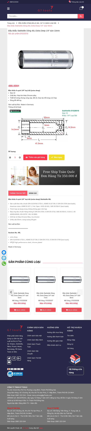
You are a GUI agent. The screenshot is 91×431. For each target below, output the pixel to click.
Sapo (41, 428)
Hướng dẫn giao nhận (55, 341)
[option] (19, 291)
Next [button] (80, 292)
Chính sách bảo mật (34, 336)
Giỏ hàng (70, 348)
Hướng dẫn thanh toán (55, 337)
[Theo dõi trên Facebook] (14, 358)
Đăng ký (70, 344)
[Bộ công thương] (15, 374)
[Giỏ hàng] (81, 9)
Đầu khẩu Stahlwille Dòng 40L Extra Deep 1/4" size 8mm (72, 295)
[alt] (45, 175)
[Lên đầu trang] (87, 420)
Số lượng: (12, 151)
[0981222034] (4, 263)
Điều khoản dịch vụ (54, 345)
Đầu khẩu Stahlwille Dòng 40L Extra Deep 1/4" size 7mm (46, 295)
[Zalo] (4, 258)
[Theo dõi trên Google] (19, 358)
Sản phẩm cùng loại (24, 262)
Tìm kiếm (70, 336)
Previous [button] (11, 292)
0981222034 (14, 2)
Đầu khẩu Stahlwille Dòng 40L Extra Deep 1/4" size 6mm (20, 295)
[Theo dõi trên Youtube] (9, 362)
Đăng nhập (71, 340)
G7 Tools (25, 428)
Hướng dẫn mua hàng (55, 332)
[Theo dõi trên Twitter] (9, 358)
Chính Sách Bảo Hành (35, 340)
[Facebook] (4, 252)
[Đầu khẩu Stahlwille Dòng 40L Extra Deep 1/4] (20, 279)
